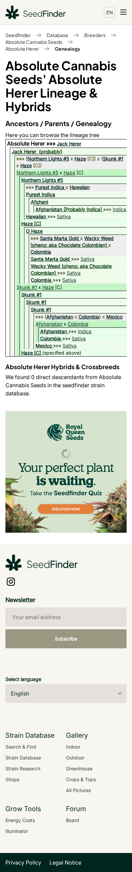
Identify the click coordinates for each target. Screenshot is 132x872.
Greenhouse (79, 768)
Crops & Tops (81, 779)
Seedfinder (18, 35)
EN (109, 12)
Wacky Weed (99, 238)
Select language (23, 679)
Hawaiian (80, 187)
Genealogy (67, 49)
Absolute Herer (22, 49)
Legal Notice (65, 862)
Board (72, 820)
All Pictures (78, 790)
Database (57, 35)
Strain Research (22, 768)
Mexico (114, 317)
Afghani (39, 202)
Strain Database (23, 757)
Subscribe (66, 639)
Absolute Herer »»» (32, 143)
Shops (12, 779)
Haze (80, 158)
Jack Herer (69, 144)
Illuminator (16, 831)
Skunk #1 (113, 158)
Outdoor (75, 757)
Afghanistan (49, 209)
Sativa (64, 216)
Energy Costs (20, 820)
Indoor (73, 747)
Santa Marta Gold (59, 238)
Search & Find (20, 747)
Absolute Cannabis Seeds (33, 42)
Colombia (40, 252)
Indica (119, 209)
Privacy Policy (23, 862)
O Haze (34, 231)
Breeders (95, 35)
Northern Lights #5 (48, 158)
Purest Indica (49, 187)
